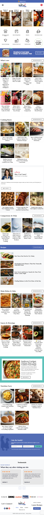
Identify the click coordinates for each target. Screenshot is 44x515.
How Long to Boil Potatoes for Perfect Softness (7, 139)
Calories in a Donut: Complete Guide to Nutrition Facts (36, 406)
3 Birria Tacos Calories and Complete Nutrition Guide (22, 428)
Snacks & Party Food (16, 44)
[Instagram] (7, 508)
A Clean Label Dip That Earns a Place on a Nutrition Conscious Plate (22, 209)
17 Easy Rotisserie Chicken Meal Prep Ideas (16, 311)
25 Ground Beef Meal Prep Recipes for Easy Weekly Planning (27, 312)
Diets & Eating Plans (16, 35)
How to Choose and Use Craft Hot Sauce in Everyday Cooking (5, 344)
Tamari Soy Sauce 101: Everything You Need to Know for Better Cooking (5, 237)
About (21, 507)
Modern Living (27, 11)
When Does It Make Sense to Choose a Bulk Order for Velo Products (17, 237)
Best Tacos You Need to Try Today (24, 256)
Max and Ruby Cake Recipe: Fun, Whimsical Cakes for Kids (5, 108)
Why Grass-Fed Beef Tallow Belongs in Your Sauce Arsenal (16, 343)
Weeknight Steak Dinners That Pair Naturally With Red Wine (28, 264)
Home (17, 507)
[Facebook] (5, 508)
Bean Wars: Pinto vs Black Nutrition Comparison (27, 108)
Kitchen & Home (5, 11)
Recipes (38, 10)
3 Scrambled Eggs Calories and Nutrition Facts (7, 406)
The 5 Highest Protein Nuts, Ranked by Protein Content (8, 209)
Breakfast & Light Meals (5, 35)
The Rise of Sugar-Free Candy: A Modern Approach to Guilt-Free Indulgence (5, 83)
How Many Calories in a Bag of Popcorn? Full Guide (27, 81)
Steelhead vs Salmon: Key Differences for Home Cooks (27, 236)
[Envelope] (9, 508)
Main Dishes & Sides (38, 35)
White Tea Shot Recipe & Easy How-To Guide (16, 80)
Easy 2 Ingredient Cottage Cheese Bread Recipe (38, 108)
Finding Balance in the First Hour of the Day (28, 281)
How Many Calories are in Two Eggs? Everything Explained (7, 428)
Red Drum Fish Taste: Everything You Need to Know (38, 236)
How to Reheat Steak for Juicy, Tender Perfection (36, 139)
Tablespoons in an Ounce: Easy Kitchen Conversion (22, 160)
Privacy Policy (28, 513)
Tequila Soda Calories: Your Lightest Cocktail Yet (36, 208)
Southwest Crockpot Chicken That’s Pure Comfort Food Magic (29, 363)
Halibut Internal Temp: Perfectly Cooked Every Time (7, 160)
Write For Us (22, 509)
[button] (2, 5)
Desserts (27, 35)
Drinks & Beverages (16, 11)
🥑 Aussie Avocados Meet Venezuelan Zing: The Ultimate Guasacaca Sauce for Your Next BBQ (38, 346)
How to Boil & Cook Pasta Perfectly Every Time (5, 311)
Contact (26, 507)
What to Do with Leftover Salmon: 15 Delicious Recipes (22, 139)
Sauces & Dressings (5, 44)
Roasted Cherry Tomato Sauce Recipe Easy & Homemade (27, 343)
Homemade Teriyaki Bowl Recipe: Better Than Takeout (38, 311)
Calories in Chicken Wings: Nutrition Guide (22, 406)
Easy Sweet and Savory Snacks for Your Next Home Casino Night (28, 272)
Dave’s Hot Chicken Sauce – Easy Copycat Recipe (38, 81)
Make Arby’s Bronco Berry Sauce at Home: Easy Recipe (16, 108)
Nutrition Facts (27, 44)
